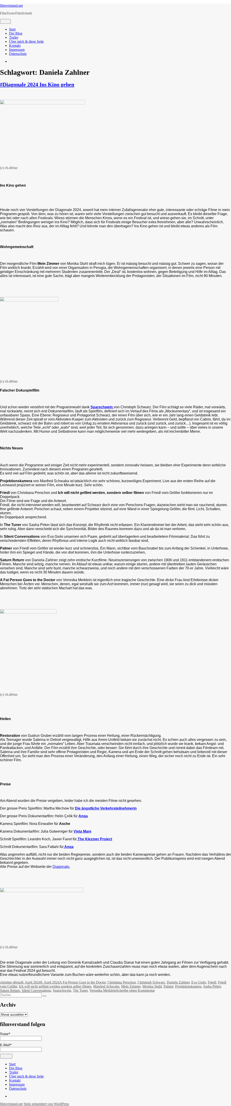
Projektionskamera (188, 986)
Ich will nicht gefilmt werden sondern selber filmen (55, 986)
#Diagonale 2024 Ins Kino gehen (37, 84)
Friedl (212, 982)
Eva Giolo (198, 982)
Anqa (83, 816)
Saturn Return (10, 990)
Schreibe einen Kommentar (135, 990)
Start (12, 29)
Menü (5, 21)
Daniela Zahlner (178, 982)
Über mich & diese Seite (26, 41)
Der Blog (15, 33)
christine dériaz (10, 982)
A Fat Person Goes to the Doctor (82, 982)
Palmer (168, 986)
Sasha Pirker (212, 986)
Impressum (17, 50)
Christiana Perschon (121, 982)
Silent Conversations (36, 990)
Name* (5, 1034)
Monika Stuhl (152, 986)
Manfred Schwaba (106, 986)
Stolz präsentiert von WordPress (46, 1104)
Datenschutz (18, 54)
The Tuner (80, 990)
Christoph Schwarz (151, 982)
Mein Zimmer (131, 986)
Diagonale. (61, 867)
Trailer (13, 37)
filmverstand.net (11, 5)
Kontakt (15, 45)
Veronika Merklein (102, 990)
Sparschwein (62, 990)
